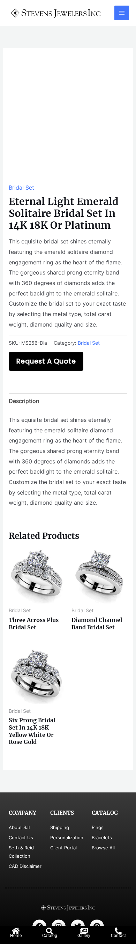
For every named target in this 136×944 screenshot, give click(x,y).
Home (16, 935)
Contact (118, 935)
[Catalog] (49, 931)
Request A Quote (46, 361)
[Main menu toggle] (121, 13)
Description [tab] (24, 400)
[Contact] (118, 931)
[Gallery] (84, 931)
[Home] (16, 931)
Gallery (83, 935)
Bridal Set (21, 187)
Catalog (49, 935)
